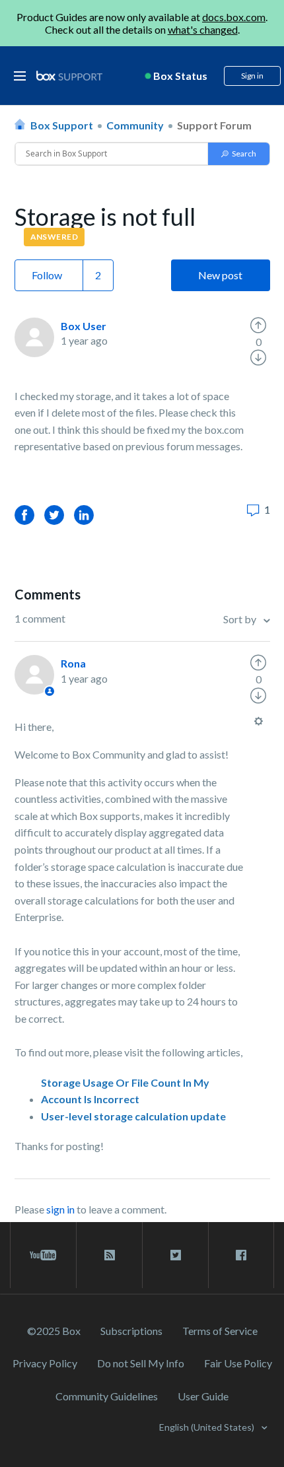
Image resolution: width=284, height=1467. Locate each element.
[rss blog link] (109, 1255)
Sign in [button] (252, 76)
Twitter (54, 514)
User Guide (203, 1396)
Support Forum (214, 125)
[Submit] (238, 154)
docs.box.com (234, 17)
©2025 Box (54, 1330)
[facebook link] (241, 1255)
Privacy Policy (45, 1363)
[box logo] (69, 76)
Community (135, 125)
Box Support (61, 125)
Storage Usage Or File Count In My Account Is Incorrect (125, 1091)
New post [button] (220, 275)
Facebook (24, 514)
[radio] (258, 325)
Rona (73, 663)
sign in (60, 1209)
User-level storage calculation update (133, 1116)
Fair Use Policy (238, 1363)
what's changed (203, 29)
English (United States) (207, 1427)
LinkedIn (84, 514)
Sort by (240, 619)
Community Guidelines (106, 1396)
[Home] (69, 76)
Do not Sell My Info (140, 1363)
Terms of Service (220, 1330)
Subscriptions (131, 1330)
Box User (83, 326)
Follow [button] (47, 275)
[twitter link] (175, 1255)
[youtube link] (43, 1255)
